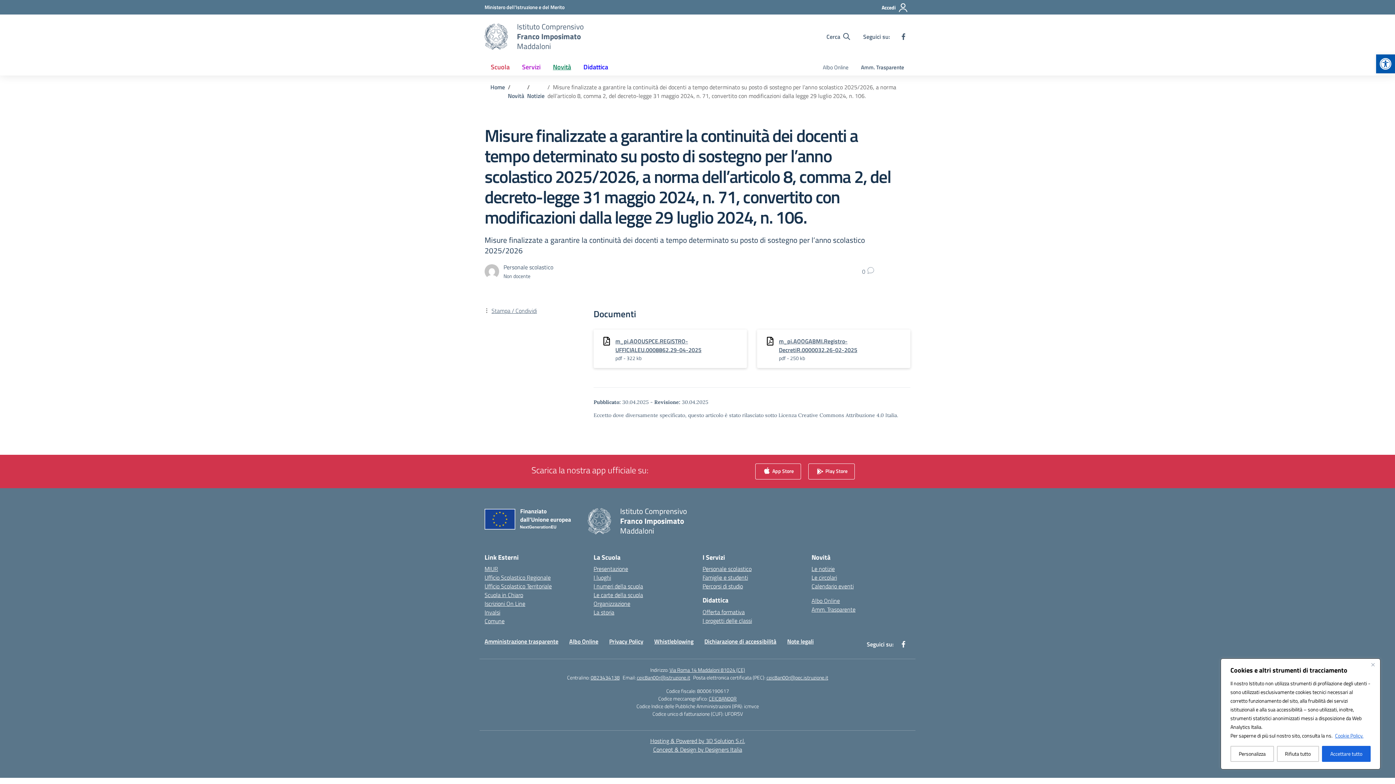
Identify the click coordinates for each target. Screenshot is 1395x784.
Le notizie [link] (823, 568)
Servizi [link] (531, 67)
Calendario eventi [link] (833, 586)
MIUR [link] (491, 568)
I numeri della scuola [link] (618, 586)
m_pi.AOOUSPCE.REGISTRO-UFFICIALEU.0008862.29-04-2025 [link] (658, 345)
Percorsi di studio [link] (723, 586)
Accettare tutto (1346, 754)
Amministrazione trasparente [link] (521, 641)
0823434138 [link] (605, 677)
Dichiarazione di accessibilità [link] (740, 641)
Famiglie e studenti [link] (725, 577)
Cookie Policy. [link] (1349, 735)
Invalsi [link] (492, 612)
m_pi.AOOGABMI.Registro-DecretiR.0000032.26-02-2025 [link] (818, 345)
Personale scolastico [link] (727, 568)
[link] (1385, 63)
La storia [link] (604, 612)
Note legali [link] (800, 641)
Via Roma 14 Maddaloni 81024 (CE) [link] (707, 670)
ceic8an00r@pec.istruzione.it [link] (797, 677)
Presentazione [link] (611, 568)
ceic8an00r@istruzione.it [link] (663, 677)
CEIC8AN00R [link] (723, 698)
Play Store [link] (836, 471)
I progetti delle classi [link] (727, 620)
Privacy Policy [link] (626, 641)
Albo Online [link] (836, 67)
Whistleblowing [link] (674, 641)
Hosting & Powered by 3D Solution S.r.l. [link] (697, 740)
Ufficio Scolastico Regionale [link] (518, 577)
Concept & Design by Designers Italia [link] (697, 749)
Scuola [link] (500, 67)
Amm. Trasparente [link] (882, 67)
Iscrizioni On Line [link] (505, 603)
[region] (1300, 713)
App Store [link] (782, 471)
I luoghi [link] (602, 577)
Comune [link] (495, 621)
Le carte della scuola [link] (618, 595)
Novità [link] (562, 67)
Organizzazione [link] (612, 603)
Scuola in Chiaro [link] (504, 595)
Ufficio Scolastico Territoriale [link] (518, 586)
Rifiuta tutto (1298, 754)
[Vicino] (1372, 664)
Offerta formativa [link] (724, 612)
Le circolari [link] (824, 577)
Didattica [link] (595, 67)
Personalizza (1252, 754)
